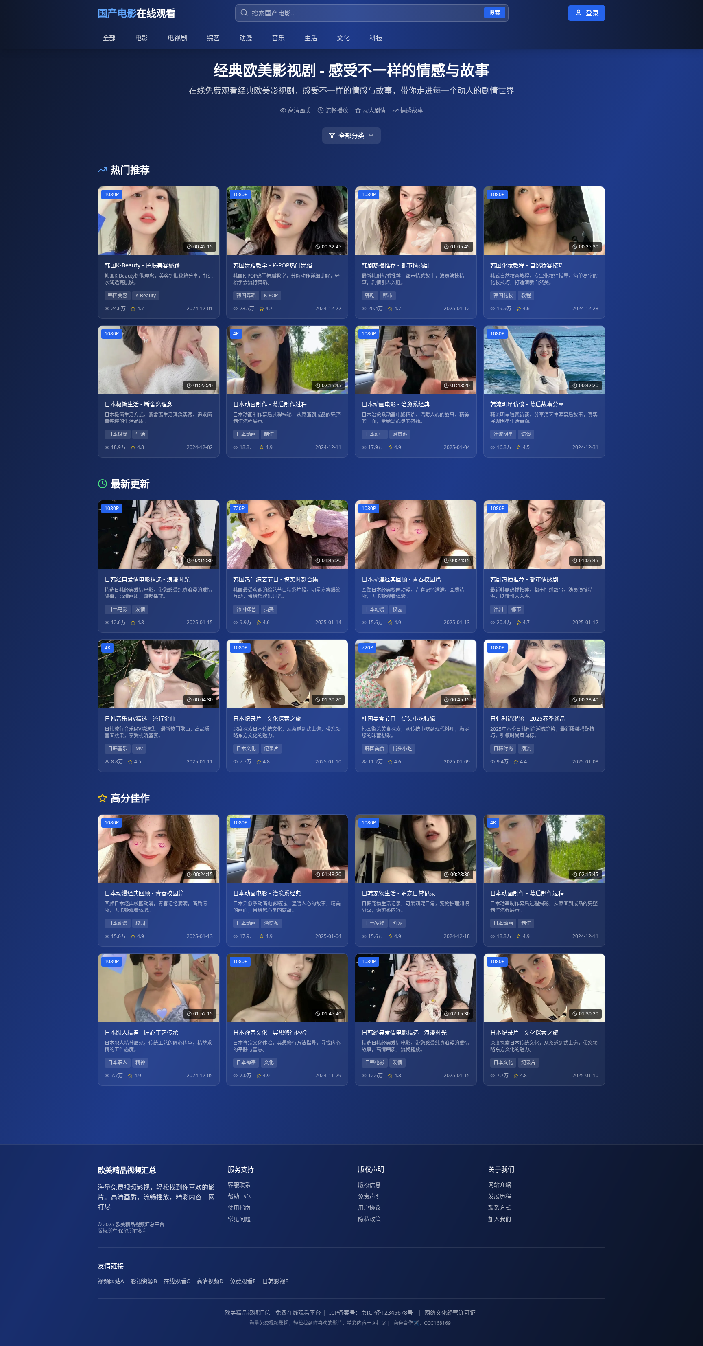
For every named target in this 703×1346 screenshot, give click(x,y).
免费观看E (243, 1281)
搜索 (494, 12)
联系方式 (499, 1207)
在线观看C (177, 1281)
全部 (109, 37)
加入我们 (499, 1219)
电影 (141, 37)
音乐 (278, 37)
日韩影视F (275, 1281)
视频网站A (111, 1281)
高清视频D (209, 1281)
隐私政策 (369, 1219)
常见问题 (239, 1219)
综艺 (213, 37)
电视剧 (177, 37)
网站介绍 (499, 1184)
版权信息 (369, 1184)
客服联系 (239, 1184)
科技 (375, 37)
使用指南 (239, 1207)
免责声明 (369, 1196)
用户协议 (369, 1207)
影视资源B (144, 1281)
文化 (343, 37)
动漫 (245, 37)
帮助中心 (239, 1196)
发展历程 (499, 1196)
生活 (310, 37)
